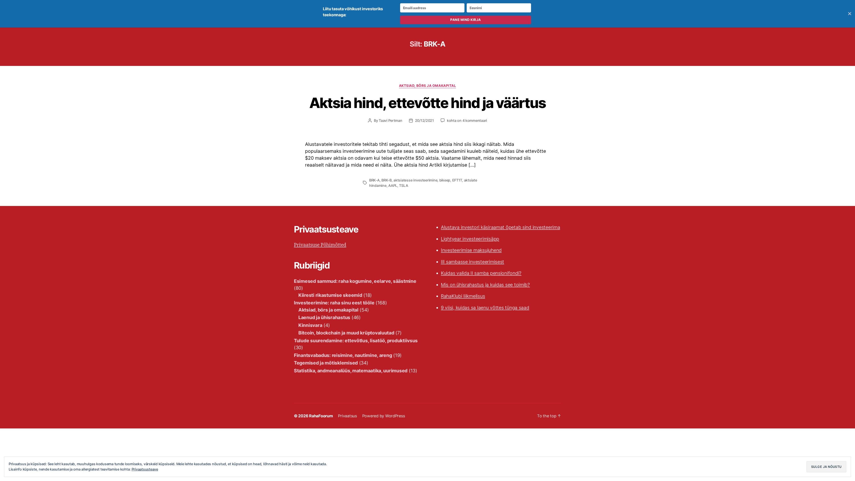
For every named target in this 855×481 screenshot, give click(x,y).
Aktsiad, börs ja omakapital (427, 86)
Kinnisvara (310, 325)
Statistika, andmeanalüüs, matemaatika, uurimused (350, 370)
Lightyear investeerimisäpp (470, 239)
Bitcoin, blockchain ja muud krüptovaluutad (346, 333)
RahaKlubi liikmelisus (463, 296)
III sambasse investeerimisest (472, 262)
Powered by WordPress (383, 416)
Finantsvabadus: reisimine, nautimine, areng (343, 355)
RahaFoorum (321, 416)
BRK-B (386, 180)
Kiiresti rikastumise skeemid (330, 295)
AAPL (392, 185)
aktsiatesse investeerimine (415, 180)
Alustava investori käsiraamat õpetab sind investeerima (500, 227)
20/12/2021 (424, 120)
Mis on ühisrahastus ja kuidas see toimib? (485, 284)
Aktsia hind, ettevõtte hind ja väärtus (427, 102)
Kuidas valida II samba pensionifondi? (481, 273)
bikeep (444, 180)
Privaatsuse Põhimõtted (320, 245)
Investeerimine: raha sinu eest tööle (334, 303)
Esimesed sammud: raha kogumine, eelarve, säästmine (355, 281)
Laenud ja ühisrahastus (324, 317)
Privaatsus (347, 416)
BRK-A (374, 180)
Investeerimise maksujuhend (471, 250)
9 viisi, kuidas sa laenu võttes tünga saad (485, 307)
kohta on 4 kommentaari (467, 120)
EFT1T (457, 180)
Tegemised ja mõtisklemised (326, 363)
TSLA (403, 185)
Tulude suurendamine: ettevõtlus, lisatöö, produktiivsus (356, 340)
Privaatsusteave (145, 469)
